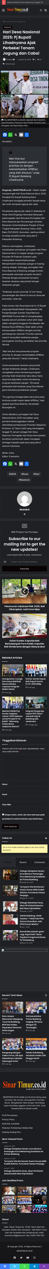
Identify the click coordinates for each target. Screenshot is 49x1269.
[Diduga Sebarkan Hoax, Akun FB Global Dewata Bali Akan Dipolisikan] (10, 906)
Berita (14, 21)
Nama (5, 784)
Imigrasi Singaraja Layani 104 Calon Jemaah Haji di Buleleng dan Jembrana (35, 716)
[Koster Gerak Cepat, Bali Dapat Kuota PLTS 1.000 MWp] (36, 670)
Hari (37, 474)
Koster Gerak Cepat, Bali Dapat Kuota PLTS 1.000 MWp (36, 681)
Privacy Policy (8, 1119)
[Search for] (45, 11)
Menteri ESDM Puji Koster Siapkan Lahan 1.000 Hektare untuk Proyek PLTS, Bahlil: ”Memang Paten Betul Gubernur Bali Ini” (12, 719)
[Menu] (3, 11)
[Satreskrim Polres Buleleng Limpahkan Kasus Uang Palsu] (24, 1209)
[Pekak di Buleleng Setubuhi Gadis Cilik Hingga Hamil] (36, 1044)
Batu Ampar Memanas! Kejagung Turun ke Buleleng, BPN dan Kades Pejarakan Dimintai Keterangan (12, 1023)
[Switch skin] (40, 11)
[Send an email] (14, 60)
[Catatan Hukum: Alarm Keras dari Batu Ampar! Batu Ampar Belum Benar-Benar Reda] (9, 1191)
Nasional (21, 21)
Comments (39, 862)
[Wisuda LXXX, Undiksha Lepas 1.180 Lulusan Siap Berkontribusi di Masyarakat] (40, 1209)
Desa (25, 474)
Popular (8, 862)
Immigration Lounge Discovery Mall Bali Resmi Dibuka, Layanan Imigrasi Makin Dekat (12, 683)
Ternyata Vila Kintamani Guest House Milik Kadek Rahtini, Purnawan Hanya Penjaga (32, 891)
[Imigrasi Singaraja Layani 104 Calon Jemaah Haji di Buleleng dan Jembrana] (36, 703)
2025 (13, 474)
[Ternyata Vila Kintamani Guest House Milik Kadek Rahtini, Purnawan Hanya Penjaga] (10, 890)
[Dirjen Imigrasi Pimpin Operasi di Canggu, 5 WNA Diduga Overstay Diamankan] (40, 1200)
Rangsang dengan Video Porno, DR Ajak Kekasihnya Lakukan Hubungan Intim (12, 1056)
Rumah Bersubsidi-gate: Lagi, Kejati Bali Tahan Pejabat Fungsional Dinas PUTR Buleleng (32, 935)
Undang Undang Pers (11, 1132)
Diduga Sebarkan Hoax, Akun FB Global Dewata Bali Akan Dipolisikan (31, 905)
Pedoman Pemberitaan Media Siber (17, 1128)
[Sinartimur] (18, 10)
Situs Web (6, 804)
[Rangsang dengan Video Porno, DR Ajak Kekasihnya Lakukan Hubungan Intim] (12, 1044)
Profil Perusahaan (10, 1115)
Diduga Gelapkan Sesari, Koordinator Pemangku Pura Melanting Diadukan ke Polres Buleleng (32, 875)
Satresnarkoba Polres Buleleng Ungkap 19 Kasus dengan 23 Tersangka (34, 1022)
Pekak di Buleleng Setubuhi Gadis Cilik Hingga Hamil (36, 1055)
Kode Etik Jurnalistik (10, 1124)
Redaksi (9, 60)
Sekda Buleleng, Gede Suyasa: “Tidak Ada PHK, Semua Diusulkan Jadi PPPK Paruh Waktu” (32, 920)
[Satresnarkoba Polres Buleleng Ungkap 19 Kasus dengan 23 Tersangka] (36, 1007)
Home (7, 21)
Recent (23, 862)
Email (5, 794)
